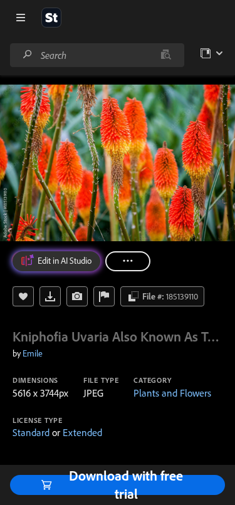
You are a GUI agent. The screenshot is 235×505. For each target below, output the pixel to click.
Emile (33, 353)
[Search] (27, 54)
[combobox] (97, 55)
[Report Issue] (104, 296)
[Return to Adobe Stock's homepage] (51, 18)
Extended (82, 432)
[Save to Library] (23, 296)
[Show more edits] (127, 261)
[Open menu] (20, 18)
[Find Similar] (77, 296)
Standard (31, 432)
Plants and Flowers (172, 393)
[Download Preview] (50, 296)
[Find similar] (166, 55)
